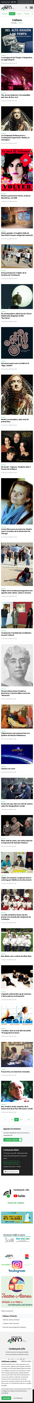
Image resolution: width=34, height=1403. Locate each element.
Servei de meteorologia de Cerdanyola (14, 1327)
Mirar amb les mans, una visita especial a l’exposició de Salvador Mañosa (16, 841)
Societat (4, 14)
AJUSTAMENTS (18, 1398)
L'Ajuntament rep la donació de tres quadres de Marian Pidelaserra (15, 734)
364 (28, 1119)
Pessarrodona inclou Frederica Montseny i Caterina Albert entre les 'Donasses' (15, 693)
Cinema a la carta (8, 768)
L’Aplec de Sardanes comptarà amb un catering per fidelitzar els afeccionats (16, 879)
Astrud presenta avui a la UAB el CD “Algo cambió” (15, 364)
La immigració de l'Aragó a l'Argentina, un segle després (16, 58)
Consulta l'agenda (11, 1140)
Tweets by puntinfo (7, 1311)
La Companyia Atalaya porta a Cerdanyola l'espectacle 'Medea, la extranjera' (15, 137)
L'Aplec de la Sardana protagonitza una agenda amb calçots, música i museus (17, 591)
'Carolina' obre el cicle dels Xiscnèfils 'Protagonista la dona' (16, 1031)
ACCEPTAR (6, 1398)
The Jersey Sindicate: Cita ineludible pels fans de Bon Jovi (15, 96)
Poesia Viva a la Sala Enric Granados (15, 1072)
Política (26, 14)
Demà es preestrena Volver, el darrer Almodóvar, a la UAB (16, 197)
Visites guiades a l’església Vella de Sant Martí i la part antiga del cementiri (17, 234)
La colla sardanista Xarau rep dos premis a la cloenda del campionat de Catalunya (16, 917)
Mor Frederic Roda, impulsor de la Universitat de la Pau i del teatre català (17, 1107)
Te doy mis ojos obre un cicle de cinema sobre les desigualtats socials (17, 805)
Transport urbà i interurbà (11, 1323)
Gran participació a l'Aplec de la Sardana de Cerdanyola (13, 274)
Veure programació (12, 1172)
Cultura (12, 14)
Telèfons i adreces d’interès (11, 1320)
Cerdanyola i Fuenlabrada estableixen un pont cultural (16, 634)
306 (21, 1119)
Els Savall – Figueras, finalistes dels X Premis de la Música (16, 468)
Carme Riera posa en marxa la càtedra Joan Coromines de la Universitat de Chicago (16, 531)
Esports (19, 14)
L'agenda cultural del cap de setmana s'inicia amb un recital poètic (16, 995)
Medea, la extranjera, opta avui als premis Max (15, 420)
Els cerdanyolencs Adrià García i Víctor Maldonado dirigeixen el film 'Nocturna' (16, 315)
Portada (13, 23)
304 (12, 1119)
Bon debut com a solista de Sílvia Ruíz (16, 956)
